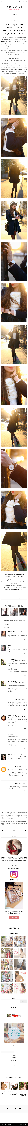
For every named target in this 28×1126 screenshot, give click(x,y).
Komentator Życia (12, 715)
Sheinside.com (14, 67)
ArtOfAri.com (14, 1046)
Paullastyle (11, 754)
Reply (25, 639)
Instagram (18, 868)
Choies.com (18, 580)
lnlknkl (10, 766)
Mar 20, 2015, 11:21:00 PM (21, 766)
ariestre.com (14, 913)
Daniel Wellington (14, 601)
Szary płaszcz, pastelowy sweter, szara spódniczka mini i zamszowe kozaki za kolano (14, 621)
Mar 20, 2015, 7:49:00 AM (21, 699)
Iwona (9, 784)
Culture (14, 1055)
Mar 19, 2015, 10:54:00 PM (21, 645)
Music (14, 1062)
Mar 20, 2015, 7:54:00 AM (21, 716)
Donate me (14, 917)
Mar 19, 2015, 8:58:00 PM (21, 631)
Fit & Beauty (14, 1060)
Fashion (24, 601)
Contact (14, 865)
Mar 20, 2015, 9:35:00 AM (21, 733)
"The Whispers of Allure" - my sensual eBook (14, 1093)
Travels (14, 1065)
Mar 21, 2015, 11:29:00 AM (21, 783)
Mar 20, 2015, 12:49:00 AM (21, 682)
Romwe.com (16, 69)
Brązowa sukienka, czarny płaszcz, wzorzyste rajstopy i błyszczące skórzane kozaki (23, 621)
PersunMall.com (14, 583)
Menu (7, 1051)
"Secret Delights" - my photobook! (5, 1092)
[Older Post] (25, 830)
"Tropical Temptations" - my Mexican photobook (23, 1093)
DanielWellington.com (7, 41)
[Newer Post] (2, 830)
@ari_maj (14, 879)
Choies (5, 601)
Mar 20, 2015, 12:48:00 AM (21, 660)
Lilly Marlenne (12, 659)
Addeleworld (11, 631)
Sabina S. (10, 645)
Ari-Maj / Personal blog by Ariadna (8, 1124)
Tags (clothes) (21, 1051)
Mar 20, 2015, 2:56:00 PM (21, 754)
